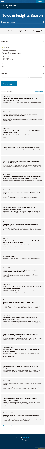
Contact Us (10, 443)
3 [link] (4, 425)
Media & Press (17, 443)
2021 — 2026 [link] (9, 91)
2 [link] (3, 425)
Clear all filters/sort (38, 91)
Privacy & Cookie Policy (26, 443)
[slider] (29, 77)
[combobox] (22, 22)
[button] (43, 6)
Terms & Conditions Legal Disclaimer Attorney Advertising (31, 445)
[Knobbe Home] (22, 437)
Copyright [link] (3, 91)
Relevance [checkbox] (38, 30)
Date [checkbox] (42, 30)
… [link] (6, 425)
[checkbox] (22, 47)
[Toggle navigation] (2, 1)
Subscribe (40, 1)
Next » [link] (10, 425)
